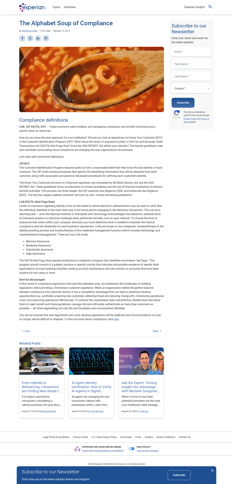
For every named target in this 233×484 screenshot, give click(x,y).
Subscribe (183, 102)
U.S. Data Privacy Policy (104, 437)
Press (138, 437)
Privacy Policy (190, 119)
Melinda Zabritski (48, 411)
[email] (46, 38)
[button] (210, 7)
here (116, 319)
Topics (56, 7)
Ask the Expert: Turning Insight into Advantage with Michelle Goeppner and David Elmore (139, 389)
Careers (149, 437)
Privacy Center (80, 437)
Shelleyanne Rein (30, 31)
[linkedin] (38, 38)
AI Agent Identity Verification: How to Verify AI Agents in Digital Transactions (91, 389)
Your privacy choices (147, 450)
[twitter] (30, 38)
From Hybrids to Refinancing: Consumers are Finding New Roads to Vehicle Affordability (41, 389)
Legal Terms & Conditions (56, 437)
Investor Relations (165, 437)
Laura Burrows (96, 411)
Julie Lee (144, 411)
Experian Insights (194, 7)
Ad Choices (126, 437)
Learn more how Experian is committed (102, 450)
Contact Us (185, 437)
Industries (70, 7)
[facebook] (22, 38)
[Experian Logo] (32, 7)
